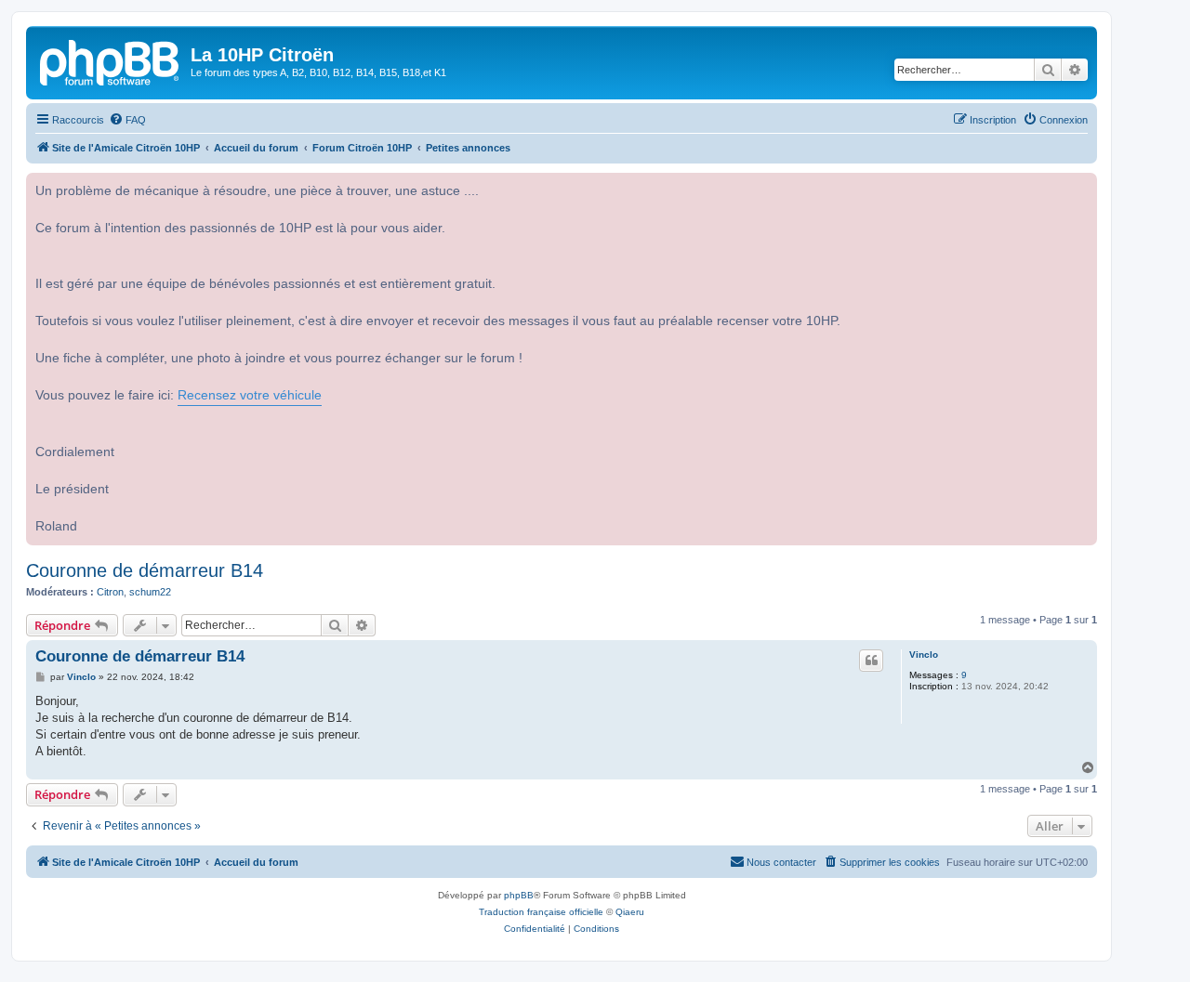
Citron (110, 591)
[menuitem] (127, 120)
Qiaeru (629, 912)
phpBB (519, 895)
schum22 (150, 591)
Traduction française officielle (541, 912)
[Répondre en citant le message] (871, 660)
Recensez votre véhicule (250, 395)
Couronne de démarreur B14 (144, 570)
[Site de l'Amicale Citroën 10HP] (111, 60)
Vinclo (923, 654)
